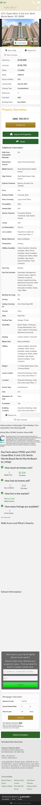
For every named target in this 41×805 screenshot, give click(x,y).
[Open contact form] (38, 2)
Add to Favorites (12, 55)
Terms (13, 799)
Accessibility (5, 799)
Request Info (31, 50)
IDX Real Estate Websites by (10, 797)
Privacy (20, 799)
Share (22, 141)
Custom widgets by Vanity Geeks (22, 803)
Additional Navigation (20, 735)
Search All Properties (22, 134)
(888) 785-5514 (21, 118)
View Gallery (21, 43)
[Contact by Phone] (34, 2)
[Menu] (38, 7)
